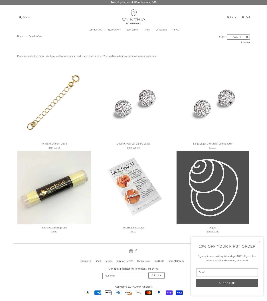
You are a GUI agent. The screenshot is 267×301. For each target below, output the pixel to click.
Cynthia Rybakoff (141, 287)
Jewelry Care (143, 261)
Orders (98, 261)
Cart (248, 17)
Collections (161, 30)
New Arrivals (114, 30)
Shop (147, 30)
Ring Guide (158, 261)
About (176, 30)
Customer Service (124, 261)
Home (20, 36)
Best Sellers (132, 30)
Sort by (222, 37)
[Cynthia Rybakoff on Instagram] (131, 252)
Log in (233, 17)
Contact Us (85, 261)
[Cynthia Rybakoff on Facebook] (136, 252)
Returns (108, 261)
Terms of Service (175, 261)
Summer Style (95, 30)
